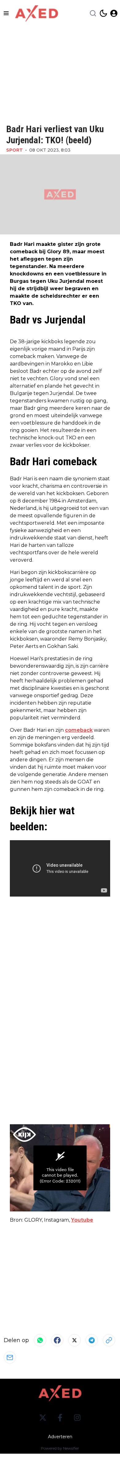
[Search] (93, 13)
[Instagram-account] (77, 1417)
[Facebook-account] (60, 1417)
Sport (14, 150)
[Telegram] (92, 1340)
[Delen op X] (74, 1340)
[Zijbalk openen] (6, 13)
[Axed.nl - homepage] (37, 13)
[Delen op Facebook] (57, 1340)
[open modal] (114, 13)
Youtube (82, 1220)
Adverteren (60, 1436)
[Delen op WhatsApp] (40, 1340)
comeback (79, 730)
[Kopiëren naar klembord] (109, 1340)
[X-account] (42, 1417)
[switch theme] (103, 13)
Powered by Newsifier (60, 1448)
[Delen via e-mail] (10, 1357)
